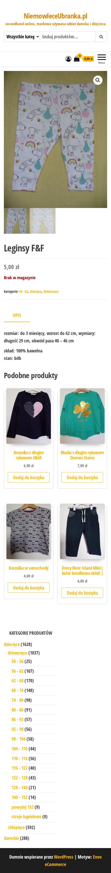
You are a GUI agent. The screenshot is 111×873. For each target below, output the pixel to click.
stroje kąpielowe (26, 816)
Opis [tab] (17, 315)
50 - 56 (17, 661)
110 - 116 (20, 758)
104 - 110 (20, 748)
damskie (11, 838)
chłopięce (16, 827)
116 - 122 (20, 768)
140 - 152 (20, 797)
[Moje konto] (68, 58)
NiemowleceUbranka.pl (56, 16)
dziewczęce (50, 291)
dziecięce (36, 291)
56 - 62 (23, 291)
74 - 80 (17, 700)
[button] (97, 80)
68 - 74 (17, 690)
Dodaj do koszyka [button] (28, 477)
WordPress (63, 857)
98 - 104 (19, 739)
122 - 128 (20, 778)
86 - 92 (17, 719)
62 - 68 (17, 680)
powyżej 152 (23, 807)
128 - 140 (20, 787)
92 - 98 (17, 729)
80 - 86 (17, 710)
